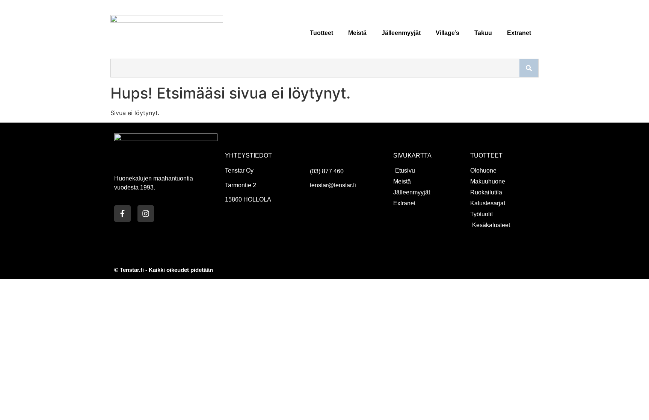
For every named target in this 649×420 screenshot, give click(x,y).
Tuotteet (321, 33)
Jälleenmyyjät (401, 33)
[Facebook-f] (122, 213)
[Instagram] (145, 213)
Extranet (519, 33)
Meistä (357, 33)
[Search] (528, 68)
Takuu (483, 33)
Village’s (447, 33)
